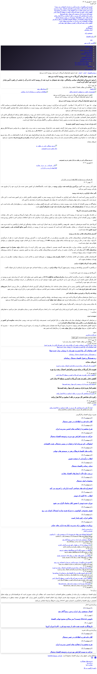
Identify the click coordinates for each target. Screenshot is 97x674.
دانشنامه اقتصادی (86, 57)
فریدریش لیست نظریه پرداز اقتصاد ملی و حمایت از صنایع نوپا (73, 10)
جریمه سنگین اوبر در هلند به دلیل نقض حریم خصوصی (75, 160)
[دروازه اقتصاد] (91, 36)
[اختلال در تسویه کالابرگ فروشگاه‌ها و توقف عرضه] (75, 550)
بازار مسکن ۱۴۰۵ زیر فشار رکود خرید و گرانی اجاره (77, 546)
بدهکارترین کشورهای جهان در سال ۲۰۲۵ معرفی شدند (77, 557)
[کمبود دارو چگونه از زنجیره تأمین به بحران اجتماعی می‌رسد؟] (73, 562)
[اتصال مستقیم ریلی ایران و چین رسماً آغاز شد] (77, 539)
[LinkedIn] (95, 658)
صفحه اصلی (88, 46)
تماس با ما (89, 665)
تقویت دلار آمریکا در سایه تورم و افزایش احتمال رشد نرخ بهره (73, 8)
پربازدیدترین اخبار (87, 529)
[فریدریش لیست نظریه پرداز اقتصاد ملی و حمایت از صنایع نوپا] (72, 573)
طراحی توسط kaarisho (55, 655)
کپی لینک (75, 337)
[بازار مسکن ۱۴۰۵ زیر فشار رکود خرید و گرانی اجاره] (75, 545)
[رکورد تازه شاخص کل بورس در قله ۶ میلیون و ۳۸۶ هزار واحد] (76, 393)
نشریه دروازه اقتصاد (86, 61)
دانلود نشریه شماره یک (82, 62)
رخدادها (90, 66)
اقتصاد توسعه (88, 52)
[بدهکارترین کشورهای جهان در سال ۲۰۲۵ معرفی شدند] (74, 555)
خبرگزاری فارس (91, 335)
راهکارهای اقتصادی (86, 59)
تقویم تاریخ (89, 55)
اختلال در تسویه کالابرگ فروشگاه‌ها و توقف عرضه (78, 552)
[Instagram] (92, 658)
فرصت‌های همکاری (86, 661)
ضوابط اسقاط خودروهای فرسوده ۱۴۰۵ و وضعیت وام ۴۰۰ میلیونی (73, 536)
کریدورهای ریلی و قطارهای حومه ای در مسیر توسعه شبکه (74, 17)
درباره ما (89, 663)
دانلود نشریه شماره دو (82, 64)
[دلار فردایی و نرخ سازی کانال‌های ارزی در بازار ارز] (46, 171)
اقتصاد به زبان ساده (86, 50)
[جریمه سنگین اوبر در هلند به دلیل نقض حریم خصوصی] (46, 152)
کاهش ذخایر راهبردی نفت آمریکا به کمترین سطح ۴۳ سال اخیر (73, 12)
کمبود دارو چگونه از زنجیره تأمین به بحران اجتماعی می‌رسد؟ (73, 7)
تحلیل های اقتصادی (86, 53)
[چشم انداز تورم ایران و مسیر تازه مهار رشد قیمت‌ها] (79, 384)
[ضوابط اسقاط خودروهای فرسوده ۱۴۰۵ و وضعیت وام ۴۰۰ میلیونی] (70, 534)
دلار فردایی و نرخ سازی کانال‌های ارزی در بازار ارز (76, 179)
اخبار (90, 48)
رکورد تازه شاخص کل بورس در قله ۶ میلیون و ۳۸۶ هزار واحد (73, 16)
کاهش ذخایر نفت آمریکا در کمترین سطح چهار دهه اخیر (75, 23)
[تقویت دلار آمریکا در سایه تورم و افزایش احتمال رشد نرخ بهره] (76, 366)
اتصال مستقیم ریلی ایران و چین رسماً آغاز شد (79, 541)
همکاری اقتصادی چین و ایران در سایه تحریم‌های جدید (75, 21)
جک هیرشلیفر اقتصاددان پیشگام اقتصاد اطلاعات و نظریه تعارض (72, 19)
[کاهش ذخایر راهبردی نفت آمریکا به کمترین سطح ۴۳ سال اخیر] (76, 375)
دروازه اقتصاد (92, 73)
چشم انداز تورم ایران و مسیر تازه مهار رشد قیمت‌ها (76, 14)
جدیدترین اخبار (87, 531)
